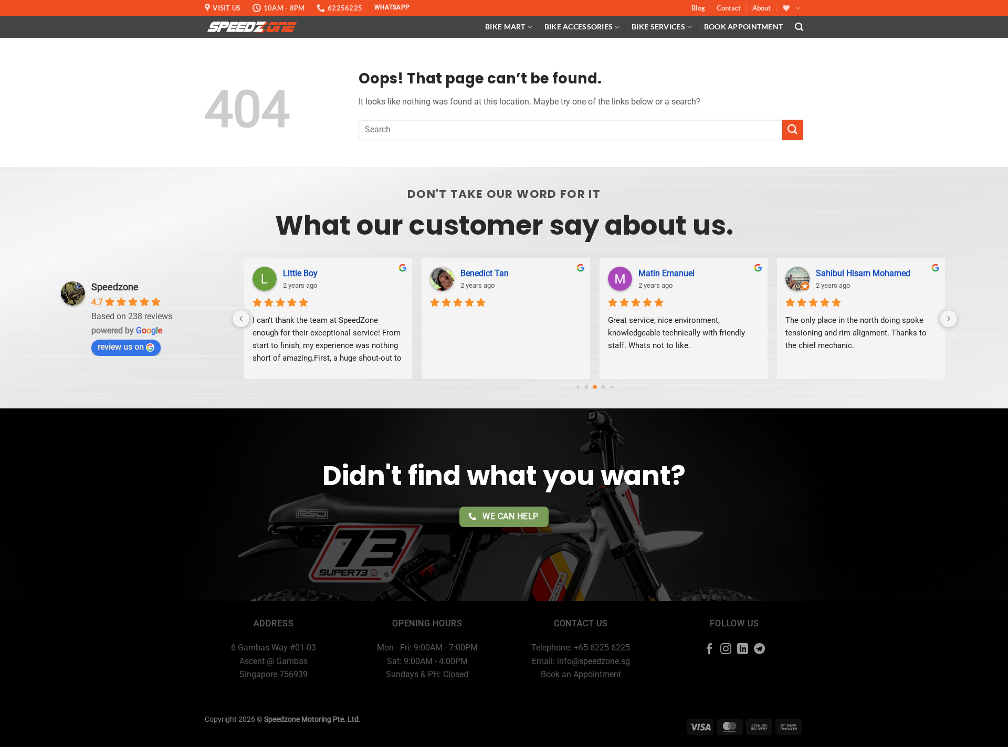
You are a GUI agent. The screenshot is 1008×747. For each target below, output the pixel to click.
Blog (698, 8)
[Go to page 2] (595, 387)
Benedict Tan (484, 273)
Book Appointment (743, 26)
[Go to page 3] (603, 387)
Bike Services (658, 26)
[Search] (799, 27)
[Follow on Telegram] (759, 650)
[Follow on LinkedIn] (742, 650)
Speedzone (115, 286)
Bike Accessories (578, 26)
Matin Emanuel (666, 273)
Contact (729, 8)
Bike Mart (505, 26)
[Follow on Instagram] (725, 650)
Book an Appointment (581, 674)
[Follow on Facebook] (709, 650)
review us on (121, 347)
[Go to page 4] (611, 386)
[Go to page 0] (577, 386)
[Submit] (792, 130)
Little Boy (300, 273)
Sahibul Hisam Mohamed (863, 273)
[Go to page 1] (586, 387)
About (761, 8)
